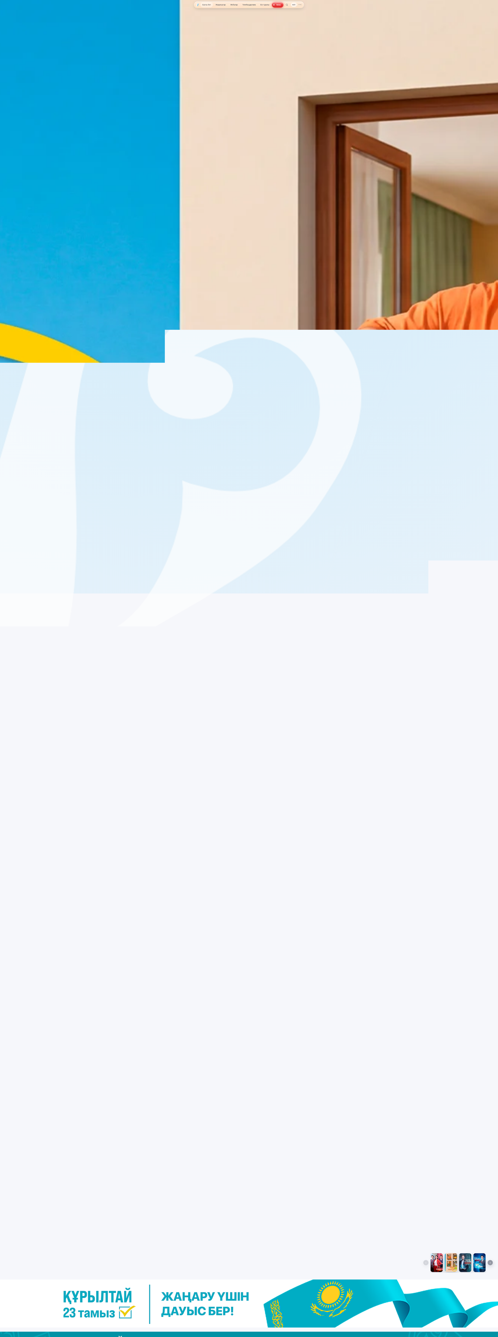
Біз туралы (264, 5)
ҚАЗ (293, 4)
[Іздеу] (286, 4)
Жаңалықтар (221, 5)
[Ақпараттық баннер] (249, 1304)
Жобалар (234, 5)
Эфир (278, 5)
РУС (300, 4)
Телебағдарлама (249, 5)
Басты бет (206, 5)
